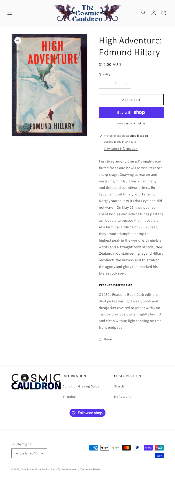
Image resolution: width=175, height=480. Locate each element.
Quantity (104, 74)
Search (119, 386)
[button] (10, 13)
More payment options (131, 123)
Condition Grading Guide (81, 386)
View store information (121, 149)
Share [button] (107, 339)
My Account (122, 397)
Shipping (69, 397)
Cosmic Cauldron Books (35, 469)
